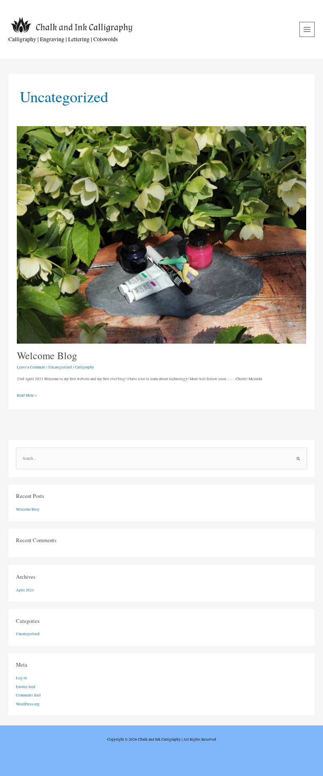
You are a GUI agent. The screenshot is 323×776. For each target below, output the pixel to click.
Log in (21, 678)
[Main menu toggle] (307, 29)
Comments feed (28, 695)
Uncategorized (60, 367)
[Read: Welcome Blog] (162, 234)
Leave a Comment (31, 367)
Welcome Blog (47, 355)
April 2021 (25, 590)
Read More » (27, 394)
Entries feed (25, 686)
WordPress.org (28, 704)
